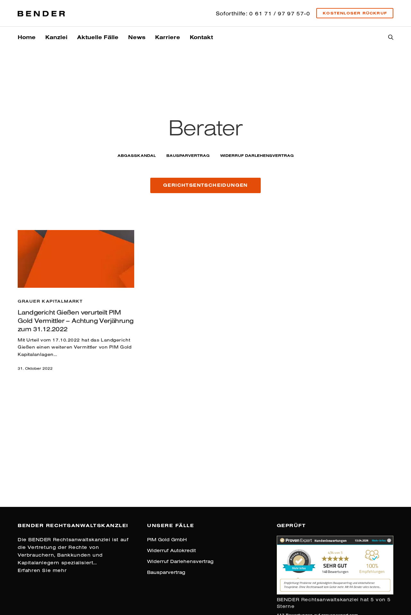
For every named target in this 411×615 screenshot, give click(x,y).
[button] (205, 185)
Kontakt (201, 37)
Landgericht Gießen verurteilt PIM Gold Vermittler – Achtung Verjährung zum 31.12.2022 (75, 320)
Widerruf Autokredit (171, 550)
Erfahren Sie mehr (42, 570)
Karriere (167, 37)
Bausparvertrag (188, 155)
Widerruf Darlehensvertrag (257, 155)
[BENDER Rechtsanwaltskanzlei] (41, 13)
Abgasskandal (137, 155)
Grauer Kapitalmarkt (50, 300)
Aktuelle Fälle (97, 37)
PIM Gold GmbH (167, 539)
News (136, 37)
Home (27, 37)
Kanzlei (56, 37)
